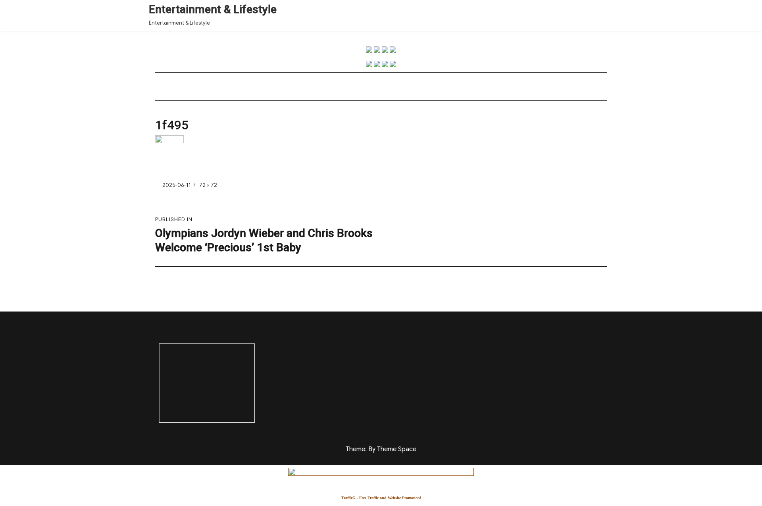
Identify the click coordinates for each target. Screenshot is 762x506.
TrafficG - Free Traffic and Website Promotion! (381, 498)
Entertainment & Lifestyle (213, 9)
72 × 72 (208, 185)
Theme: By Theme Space (381, 449)
